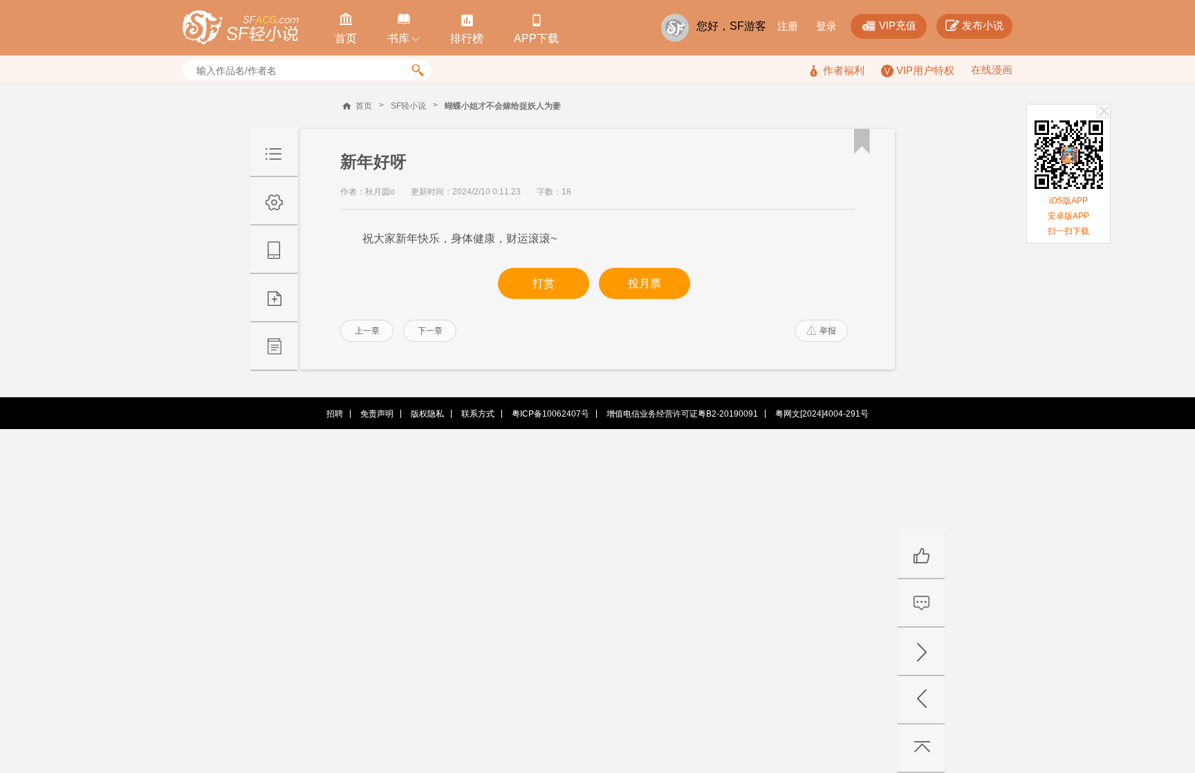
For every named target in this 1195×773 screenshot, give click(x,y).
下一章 (430, 331)
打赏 (543, 283)
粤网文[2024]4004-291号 (822, 414)
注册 (787, 26)
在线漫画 (991, 69)
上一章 (367, 331)
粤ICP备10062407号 (550, 414)
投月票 (644, 283)
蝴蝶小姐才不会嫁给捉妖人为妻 (503, 106)
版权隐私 (427, 414)
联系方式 (477, 414)
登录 (826, 26)
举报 (821, 331)
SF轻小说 (408, 106)
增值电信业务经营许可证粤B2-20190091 (682, 414)
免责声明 (376, 414)
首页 (363, 106)
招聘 (334, 414)
